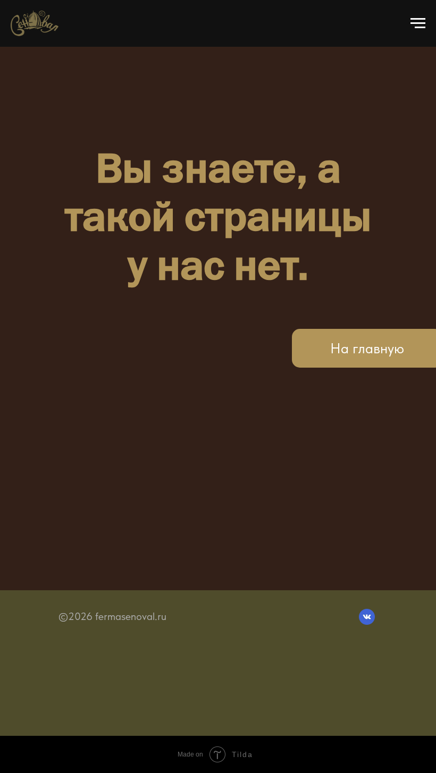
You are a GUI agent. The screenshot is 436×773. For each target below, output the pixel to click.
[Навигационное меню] (417, 23)
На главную (367, 348)
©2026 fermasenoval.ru (112, 616)
